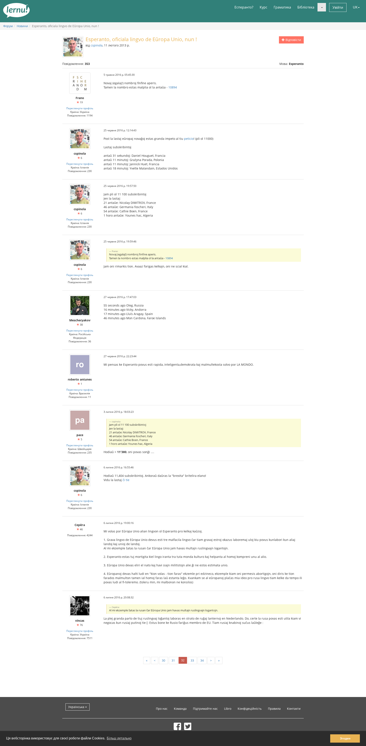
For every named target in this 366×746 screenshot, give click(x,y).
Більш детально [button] (119, 738)
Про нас (162, 709)
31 (173, 660)
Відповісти (293, 40)
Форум (8, 26)
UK (355, 7)
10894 (172, 87)
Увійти (338, 7)
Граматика (282, 7)
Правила (274, 709)
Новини (22, 26)
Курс (263, 7)
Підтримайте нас (205, 709)
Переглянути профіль (79, 108)
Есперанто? (243, 7)
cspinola (97, 45)
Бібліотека (305, 7)
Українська (76, 707)
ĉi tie (126, 480)
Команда (180, 709)
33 (192, 660)
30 (163, 660)
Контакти (294, 709)
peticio (189, 139)
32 (182, 660)
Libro (227, 709)
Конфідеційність (250, 709)
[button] (321, 7)
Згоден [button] (345, 738)
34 (202, 660)
